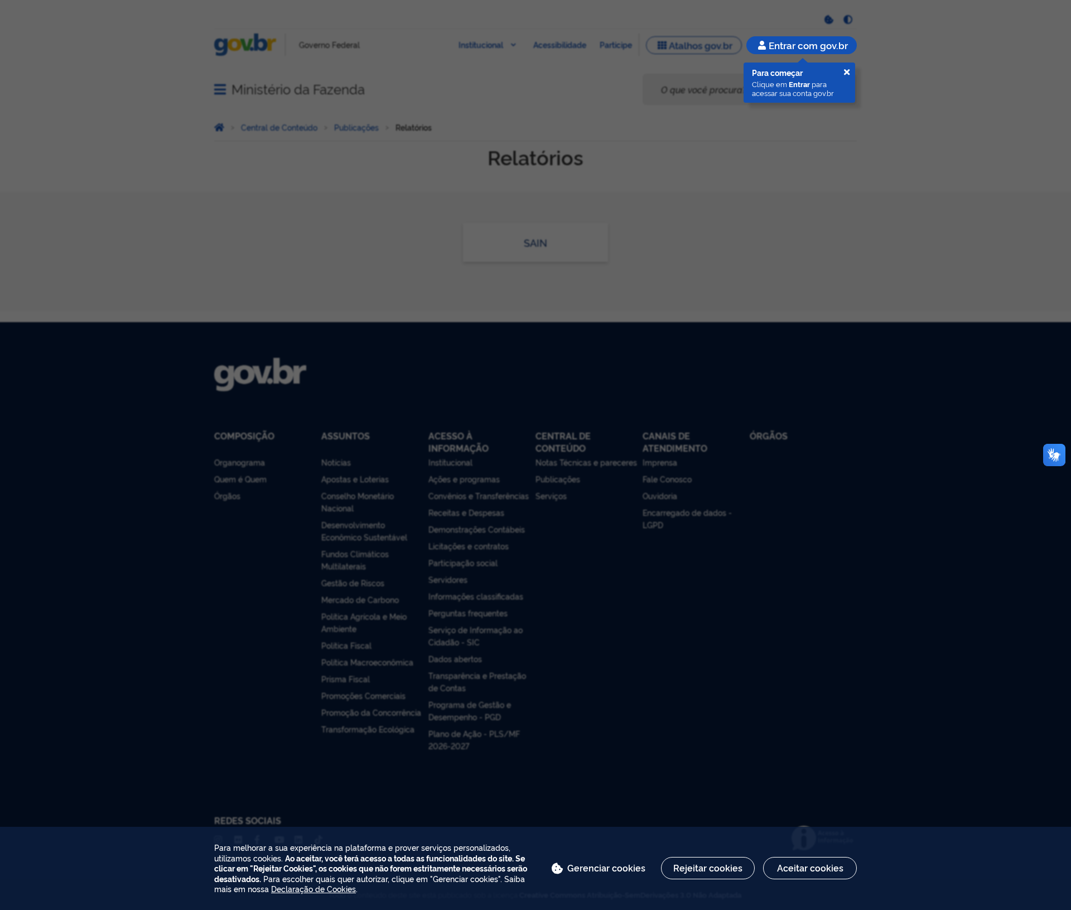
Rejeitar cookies (707, 867)
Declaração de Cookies (313, 888)
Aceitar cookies (810, 867)
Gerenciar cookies (606, 867)
